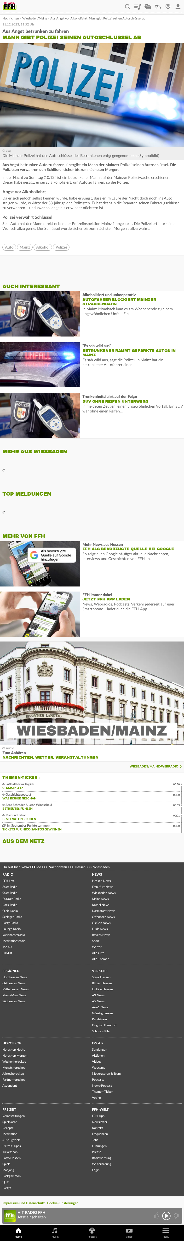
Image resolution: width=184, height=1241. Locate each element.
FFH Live (8, 881)
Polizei (61, 247)
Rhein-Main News (14, 995)
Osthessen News (14, 983)
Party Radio (10, 923)
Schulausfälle (100, 1031)
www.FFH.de (31, 867)
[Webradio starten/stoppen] (166, 1216)
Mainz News (100, 899)
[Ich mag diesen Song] (157, 1216)
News (97, 874)
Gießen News (101, 923)
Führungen (99, 1146)
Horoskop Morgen (14, 1055)
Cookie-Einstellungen (62, 1203)
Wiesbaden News (104, 893)
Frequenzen (100, 1134)
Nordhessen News (15, 977)
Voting (96, 1097)
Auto (9, 247)
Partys (6, 1188)
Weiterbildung (101, 1164)
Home (18, 1236)
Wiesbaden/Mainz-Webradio (154, 766)
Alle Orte (98, 953)
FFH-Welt (100, 1109)
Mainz (25, 247)
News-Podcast (102, 1085)
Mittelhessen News (15, 989)
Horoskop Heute (13, 1049)
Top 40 (7, 947)
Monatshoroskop (13, 1067)
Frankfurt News (102, 887)
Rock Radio (9, 905)
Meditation (9, 1134)
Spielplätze (9, 1122)
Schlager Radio (12, 917)
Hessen (80, 867)
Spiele (6, 1164)
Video (129, 1236)
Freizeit (9, 1109)
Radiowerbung (101, 1158)
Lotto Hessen (11, 1158)
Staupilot (147, 5)
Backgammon (11, 1176)
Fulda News (100, 929)
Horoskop (11, 1043)
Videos (96, 1061)
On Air (98, 1043)
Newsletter (99, 1122)
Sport (95, 941)
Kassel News (100, 905)
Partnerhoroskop (13, 1079)
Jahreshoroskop (13, 1073)
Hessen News (101, 881)
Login (95, 1170)
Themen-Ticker (19, 777)
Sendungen (99, 1049)
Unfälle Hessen (102, 989)
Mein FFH (178, 5)
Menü (165, 1236)
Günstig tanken (102, 1013)
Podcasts (98, 1079)
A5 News (98, 1001)
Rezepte (8, 1128)
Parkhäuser (99, 1019)
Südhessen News (14, 1001)
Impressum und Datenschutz (23, 1203)
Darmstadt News (103, 911)
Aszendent (9, 1085)
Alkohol (42, 247)
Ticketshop (9, 1152)
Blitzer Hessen (102, 983)
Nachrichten (10, 18)
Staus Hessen (101, 977)
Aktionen (98, 1055)
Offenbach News (103, 917)
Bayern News (101, 935)
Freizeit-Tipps (11, 1146)
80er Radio (9, 887)
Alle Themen (100, 959)
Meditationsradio (13, 941)
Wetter (157, 5)
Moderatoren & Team (106, 1073)
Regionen (11, 971)
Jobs (95, 1140)
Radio (7, 874)
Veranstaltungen (13, 1116)
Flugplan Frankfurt (104, 1025)
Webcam (168, 5)
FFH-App (98, 1116)
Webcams (98, 1067)
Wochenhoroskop (14, 1061)
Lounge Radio (11, 929)
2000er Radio (11, 899)
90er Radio (9, 893)
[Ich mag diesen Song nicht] (176, 1216)
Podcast (92, 1236)
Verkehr (100, 971)
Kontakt (97, 1128)
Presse (96, 1152)
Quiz (5, 1182)
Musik (55, 1236)
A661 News (100, 1007)
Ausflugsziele (11, 1140)
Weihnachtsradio (13, 935)
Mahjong (8, 1170)
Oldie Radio (10, 911)
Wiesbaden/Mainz (34, 18)
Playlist (137, 5)
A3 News (98, 995)
